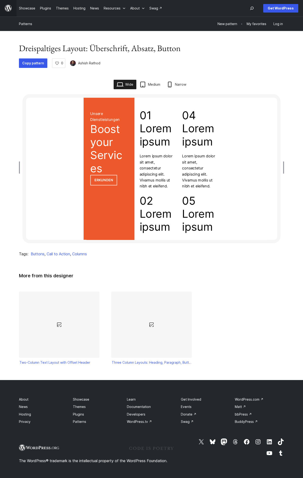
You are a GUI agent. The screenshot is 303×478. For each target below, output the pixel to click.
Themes (79, 407)
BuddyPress (246, 422)
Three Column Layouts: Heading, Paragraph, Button (152, 362)
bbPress (243, 414)
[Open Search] (251, 8)
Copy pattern (33, 63)
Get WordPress (281, 8)
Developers (136, 414)
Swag (187, 422)
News (23, 407)
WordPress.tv (139, 422)
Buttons (38, 254)
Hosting (25, 414)
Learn (131, 399)
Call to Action (58, 254)
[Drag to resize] (20, 167)
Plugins (78, 414)
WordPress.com (249, 399)
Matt (240, 407)
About (23, 399)
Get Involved (191, 399)
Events (186, 407)
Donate (188, 414)
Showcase (81, 399)
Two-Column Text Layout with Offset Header (54, 362)
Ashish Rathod (89, 63)
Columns (79, 254)
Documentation (139, 407)
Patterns (25, 24)
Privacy (25, 422)
